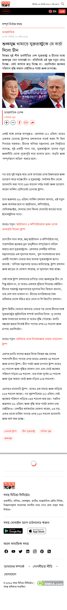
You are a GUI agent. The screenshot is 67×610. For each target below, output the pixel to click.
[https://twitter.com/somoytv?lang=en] (20, 551)
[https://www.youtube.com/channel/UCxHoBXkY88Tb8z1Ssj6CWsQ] (13, 551)
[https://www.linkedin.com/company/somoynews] (27, 551)
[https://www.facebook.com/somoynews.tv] (6, 551)
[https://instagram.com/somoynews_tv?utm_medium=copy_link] (34, 551)
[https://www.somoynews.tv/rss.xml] (49, 551)
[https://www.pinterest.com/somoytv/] (41, 551)
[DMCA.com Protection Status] (50, 585)
